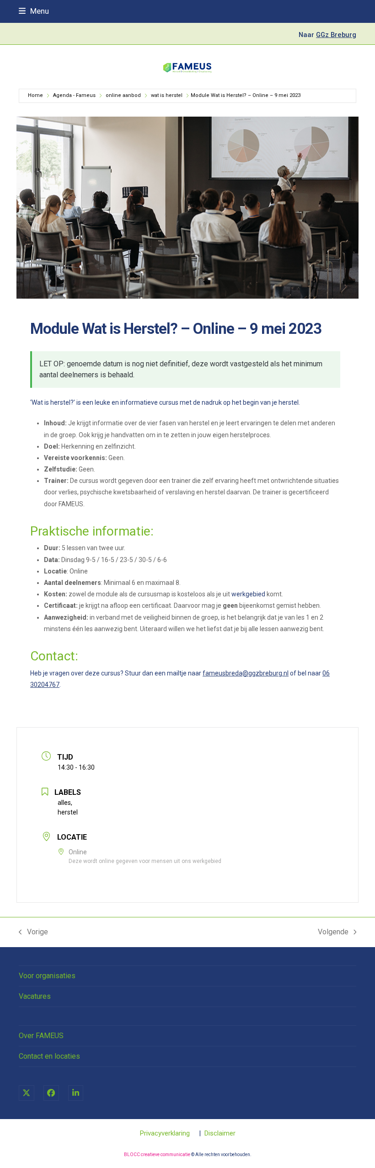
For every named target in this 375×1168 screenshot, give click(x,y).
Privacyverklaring (165, 1133)
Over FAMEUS (41, 1035)
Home (35, 95)
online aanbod (123, 95)
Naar (327, 35)
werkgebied (248, 594)
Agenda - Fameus (74, 95)
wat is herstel (166, 95)
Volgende (333, 932)
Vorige (33, 932)
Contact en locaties (49, 1056)
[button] (34, 11)
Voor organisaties (47, 975)
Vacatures (35, 996)
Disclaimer (220, 1133)
